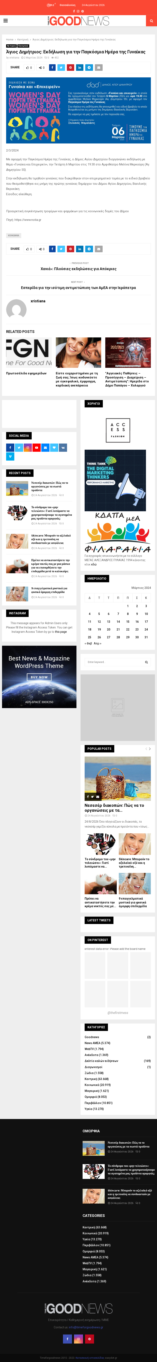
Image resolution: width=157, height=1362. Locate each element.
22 (127, 629)
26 (99, 637)
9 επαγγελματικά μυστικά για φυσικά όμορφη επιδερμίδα (49, 590)
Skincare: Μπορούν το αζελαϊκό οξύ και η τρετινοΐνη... (134, 863)
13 (108, 621)
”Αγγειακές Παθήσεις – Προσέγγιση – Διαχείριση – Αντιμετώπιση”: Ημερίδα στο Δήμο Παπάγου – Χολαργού (127, 379)
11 (89, 621)
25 (89, 637)
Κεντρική (11, 46)
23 (137, 629)
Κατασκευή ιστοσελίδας (90, 1357)
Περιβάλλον (93, 1103)
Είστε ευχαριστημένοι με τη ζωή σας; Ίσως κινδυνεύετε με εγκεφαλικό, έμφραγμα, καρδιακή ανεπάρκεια (77, 379)
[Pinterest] (89, 1339)
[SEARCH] (146, 662)
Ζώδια (89, 1073)
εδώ (94, 564)
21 (118, 629)
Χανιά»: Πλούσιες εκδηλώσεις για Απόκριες (79, 269)
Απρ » (97, 643)
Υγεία (88, 1109)
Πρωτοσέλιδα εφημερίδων (26, 373)
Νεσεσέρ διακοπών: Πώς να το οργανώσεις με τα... (114, 808)
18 (89, 629)
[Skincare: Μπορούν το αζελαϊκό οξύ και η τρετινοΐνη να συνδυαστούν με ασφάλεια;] (17, 541)
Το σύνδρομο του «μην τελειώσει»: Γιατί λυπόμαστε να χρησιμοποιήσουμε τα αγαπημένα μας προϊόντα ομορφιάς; (51, 513)
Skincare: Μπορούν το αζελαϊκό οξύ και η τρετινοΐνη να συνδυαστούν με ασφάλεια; (51, 539)
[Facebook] (67, 1339)
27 (108, 637)
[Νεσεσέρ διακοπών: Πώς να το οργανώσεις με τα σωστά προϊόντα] (17, 488)
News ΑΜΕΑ (92, 1043)
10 (146, 614)
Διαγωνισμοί (93, 1067)
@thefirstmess (118, 1013)
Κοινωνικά (23, 46)
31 (146, 637)
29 (127, 637)
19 (99, 629)
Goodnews (92, 1037)
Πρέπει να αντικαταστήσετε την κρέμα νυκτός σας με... (100, 902)
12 (99, 621)
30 (137, 637)
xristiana (14, 57)
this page (61, 631)
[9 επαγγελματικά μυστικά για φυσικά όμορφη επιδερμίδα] (17, 594)
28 (118, 637)
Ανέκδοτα (91, 1055)
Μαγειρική (92, 1091)
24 (146, 629)
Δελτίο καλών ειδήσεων (101, 1061)
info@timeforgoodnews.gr (86, 1327)
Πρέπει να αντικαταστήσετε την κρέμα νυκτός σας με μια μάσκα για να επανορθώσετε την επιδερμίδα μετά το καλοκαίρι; (50, 566)
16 (137, 621)
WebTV (89, 1049)
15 (127, 621)
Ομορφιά (91, 1096)
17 (146, 621)
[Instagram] (78, 1339)
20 (108, 629)
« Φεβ (88, 643)
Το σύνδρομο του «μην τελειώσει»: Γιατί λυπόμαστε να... (100, 863)
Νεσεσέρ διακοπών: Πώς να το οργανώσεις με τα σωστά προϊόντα (49, 486)
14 (118, 621)
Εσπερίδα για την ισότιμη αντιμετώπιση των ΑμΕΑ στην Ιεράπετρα (78, 287)
